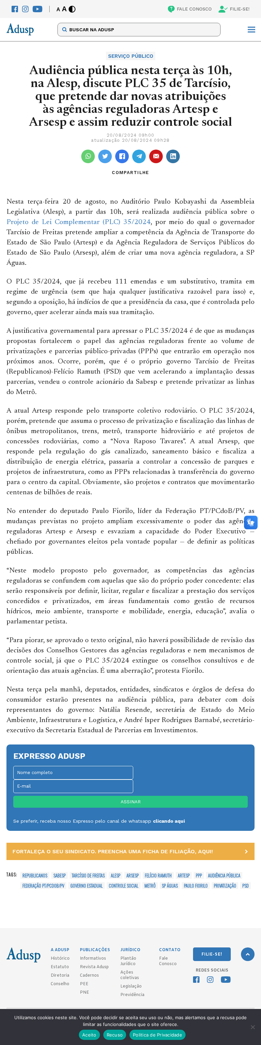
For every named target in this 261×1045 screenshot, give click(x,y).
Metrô (150, 885)
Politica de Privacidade (157, 1035)
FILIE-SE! (239, 9)
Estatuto (60, 967)
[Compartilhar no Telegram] (139, 156)
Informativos (93, 958)
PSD (245, 885)
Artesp (184, 875)
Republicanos (34, 875)
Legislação (131, 986)
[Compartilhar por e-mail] (156, 156)
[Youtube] (37, 9)
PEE (84, 984)
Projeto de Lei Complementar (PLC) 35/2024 (78, 222)
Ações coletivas (129, 975)
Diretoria (60, 975)
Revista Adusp (94, 967)
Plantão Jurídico (128, 961)
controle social (123, 885)
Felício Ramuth (158, 875)
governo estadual (86, 885)
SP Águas (170, 885)
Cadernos (89, 975)
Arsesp (132, 875)
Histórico (60, 958)
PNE (84, 992)
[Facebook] (15, 9)
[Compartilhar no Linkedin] (173, 156)
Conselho (60, 984)
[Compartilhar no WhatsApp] (88, 156)
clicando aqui (169, 821)
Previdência (132, 995)
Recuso (115, 1035)
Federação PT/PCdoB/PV (43, 885)
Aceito (89, 1035)
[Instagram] (25, 9)
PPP (199, 875)
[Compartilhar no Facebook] (122, 156)
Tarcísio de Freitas (88, 875)
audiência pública (224, 875)
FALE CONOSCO (194, 9)
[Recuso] (252, 1027)
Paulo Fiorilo (196, 885)
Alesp (115, 875)
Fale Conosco (168, 961)
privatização (225, 885)
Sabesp (59, 875)
